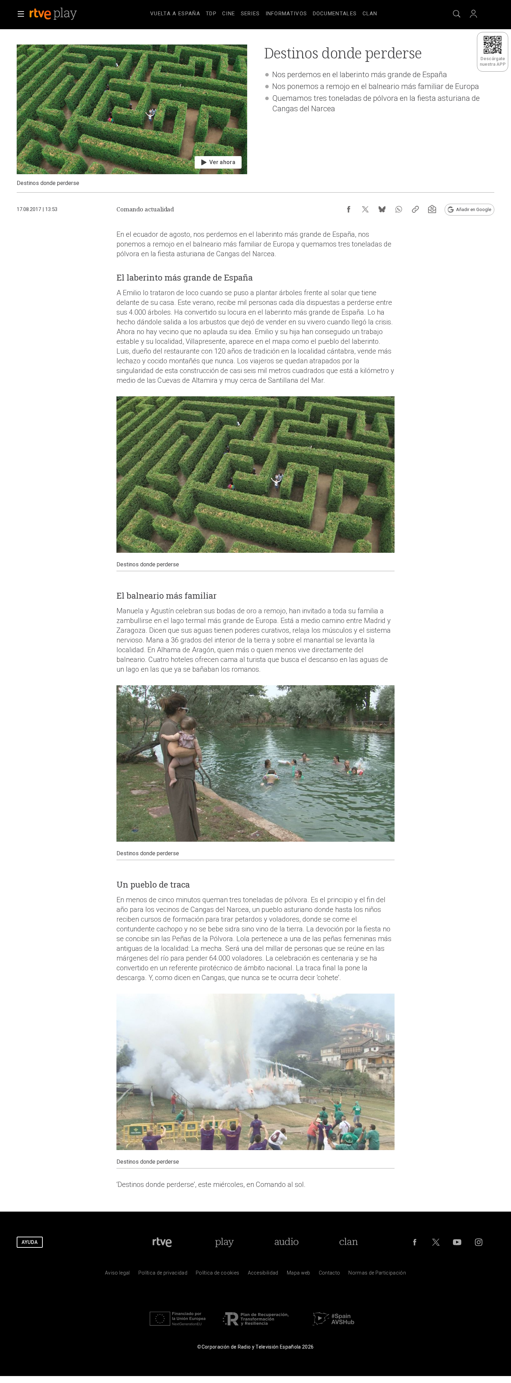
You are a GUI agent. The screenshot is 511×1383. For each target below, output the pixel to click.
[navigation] (264, 12)
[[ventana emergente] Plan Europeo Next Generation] (177, 1327)
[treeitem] (175, 14)
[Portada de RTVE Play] (54, 14)
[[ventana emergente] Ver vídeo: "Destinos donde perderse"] (132, 116)
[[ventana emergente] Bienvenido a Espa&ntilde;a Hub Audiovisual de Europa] (333, 1327)
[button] (21, 14)
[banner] (62, 14)
